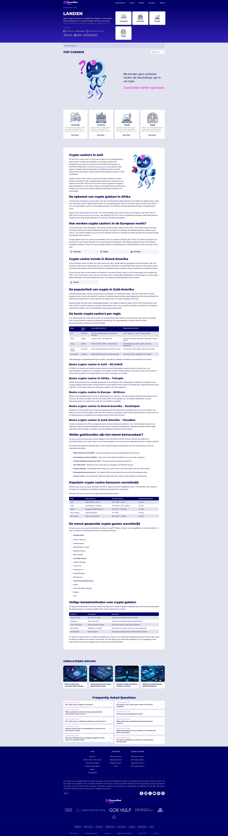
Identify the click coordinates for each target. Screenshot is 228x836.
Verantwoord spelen (91, 833)
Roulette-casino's (116, 763)
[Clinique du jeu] (144, 810)
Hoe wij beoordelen (92, 763)
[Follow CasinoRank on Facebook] (141, 793)
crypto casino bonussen (83, 487)
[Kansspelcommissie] (68, 810)
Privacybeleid (92, 773)
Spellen (141, 3)
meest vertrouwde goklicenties (81, 439)
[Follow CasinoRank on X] (150, 793)
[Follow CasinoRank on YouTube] (154, 793)
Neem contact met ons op (92, 760)
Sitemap (155, 833)
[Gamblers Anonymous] (160, 810)
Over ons (92, 757)
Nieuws (162, 3)
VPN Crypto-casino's (137, 766)
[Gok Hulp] (120, 810)
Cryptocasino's (120, 3)
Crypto (132, 3)
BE (65, 793)
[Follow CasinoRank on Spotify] (158, 793)
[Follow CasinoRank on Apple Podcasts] (163, 793)
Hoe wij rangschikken (92, 766)
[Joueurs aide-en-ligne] (91, 810)
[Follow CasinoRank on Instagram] (146, 793)
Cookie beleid (142, 833)
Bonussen (152, 3)
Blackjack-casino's (116, 760)
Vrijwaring (107, 833)
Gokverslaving (74, 833)
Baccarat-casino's (116, 757)
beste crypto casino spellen (80, 528)
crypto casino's (101, 167)
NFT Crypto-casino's (137, 760)
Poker (116, 766)
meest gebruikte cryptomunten (88, 215)
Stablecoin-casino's (137, 763)
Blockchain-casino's (137, 757)
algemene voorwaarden (124, 833)
